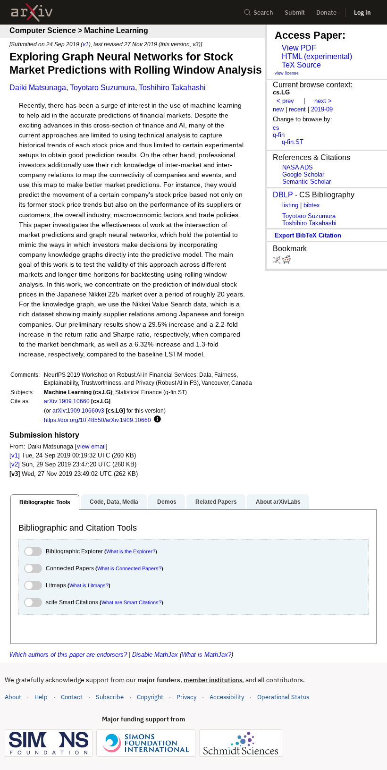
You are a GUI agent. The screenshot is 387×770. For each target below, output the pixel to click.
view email (91, 446)
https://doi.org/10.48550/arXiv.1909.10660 (97, 420)
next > (323, 100)
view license (287, 73)
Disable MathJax (155, 654)
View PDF (299, 48)
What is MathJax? (206, 654)
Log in (362, 12)
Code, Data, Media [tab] (114, 502)
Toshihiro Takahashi (172, 88)
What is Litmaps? (89, 585)
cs (276, 127)
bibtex (311, 205)
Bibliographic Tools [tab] (44, 502)
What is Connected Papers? (129, 568)
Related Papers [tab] (216, 502)
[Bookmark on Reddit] (286, 261)
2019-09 (322, 109)
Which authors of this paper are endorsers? (68, 654)
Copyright (150, 697)
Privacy (186, 697)
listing (290, 205)
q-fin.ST (292, 141)
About (13, 697)
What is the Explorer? (130, 551)
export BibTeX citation (308, 235)
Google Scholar (303, 174)
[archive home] (31, 12)
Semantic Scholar (306, 181)
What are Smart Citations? (131, 602)
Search (263, 12)
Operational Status (283, 697)
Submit (295, 12)
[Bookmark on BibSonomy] (277, 261)
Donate (326, 12)
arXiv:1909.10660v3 (78, 410)
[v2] (14, 464)
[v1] (14, 455)
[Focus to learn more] (156, 419)
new (278, 109)
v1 (86, 44)
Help (41, 697)
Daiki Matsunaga (37, 88)
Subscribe (110, 697)
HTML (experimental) (317, 56)
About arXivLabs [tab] (278, 502)
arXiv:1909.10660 (67, 401)
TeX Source (301, 65)
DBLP (283, 195)
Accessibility (227, 697)
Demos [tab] (167, 502)
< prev (285, 100)
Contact (72, 697)
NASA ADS (297, 167)
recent (297, 109)
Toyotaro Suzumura (102, 88)
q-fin (279, 134)
